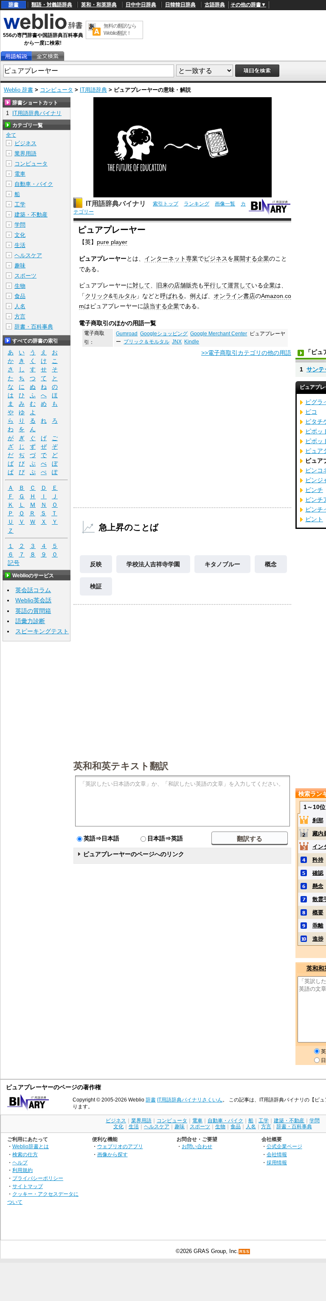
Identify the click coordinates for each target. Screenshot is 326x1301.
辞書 (13, 5)
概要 (317, 912)
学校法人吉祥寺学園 (153, 564)
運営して (239, 285)
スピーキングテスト (42, 631)
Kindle (191, 341)
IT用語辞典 (93, 90)
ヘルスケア (28, 255)
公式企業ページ (284, 1146)
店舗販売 (186, 285)
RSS (244, 1251)
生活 (19, 245)
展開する (245, 258)
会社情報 (277, 1154)
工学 (19, 204)
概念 (271, 564)
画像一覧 (225, 204)
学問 (19, 225)
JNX (177, 341)
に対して (138, 285)
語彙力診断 (30, 621)
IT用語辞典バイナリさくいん (189, 1100)
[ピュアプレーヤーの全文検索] (47, 56)
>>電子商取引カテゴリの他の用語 (246, 352)
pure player (112, 242)
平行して (216, 285)
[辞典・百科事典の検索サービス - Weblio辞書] (43, 28)
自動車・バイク (33, 184)
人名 (19, 306)
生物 (19, 286)
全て (11, 135)
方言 (19, 316)
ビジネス (216, 258)
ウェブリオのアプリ (120, 1146)
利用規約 (22, 1170)
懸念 (317, 886)
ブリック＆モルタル (146, 341)
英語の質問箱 (33, 610)
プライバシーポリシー (37, 1178)
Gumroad (127, 333)
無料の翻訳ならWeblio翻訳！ (120, 29)
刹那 (317, 820)
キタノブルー (222, 564)
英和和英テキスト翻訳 (121, 765)
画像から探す (112, 1154)
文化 (19, 235)
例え (196, 295)
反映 (96, 564)
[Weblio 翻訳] (94, 29)
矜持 (317, 860)
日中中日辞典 (141, 5)
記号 (14, 562)
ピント (314, 519)
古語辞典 (215, 5)
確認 (317, 873)
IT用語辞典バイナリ (116, 203)
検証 (96, 586)
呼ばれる (172, 295)
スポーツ (25, 276)
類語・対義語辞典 (51, 5)
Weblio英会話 (33, 600)
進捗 (317, 939)
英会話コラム (33, 590)
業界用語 (25, 153)
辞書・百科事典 (33, 326)
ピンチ (314, 489)
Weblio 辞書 (18, 90)
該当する (155, 306)
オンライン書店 (234, 295)
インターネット (165, 258)
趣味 (19, 265)
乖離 (317, 925)
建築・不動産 (31, 214)
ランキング (196, 204)
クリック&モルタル (110, 295)
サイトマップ (27, 1186)
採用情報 (277, 1162)
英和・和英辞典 (99, 5)
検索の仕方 (25, 1154)
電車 (19, 174)
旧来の (165, 285)
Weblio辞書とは (30, 1146)
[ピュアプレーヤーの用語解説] (16, 56)
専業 (192, 258)
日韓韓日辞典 (180, 5)
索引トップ (165, 204)
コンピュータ (56, 90)
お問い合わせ (197, 1146)
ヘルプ (20, 1162)
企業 (263, 258)
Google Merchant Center (218, 333)
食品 (19, 296)
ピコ (311, 411)
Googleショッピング (164, 333)
